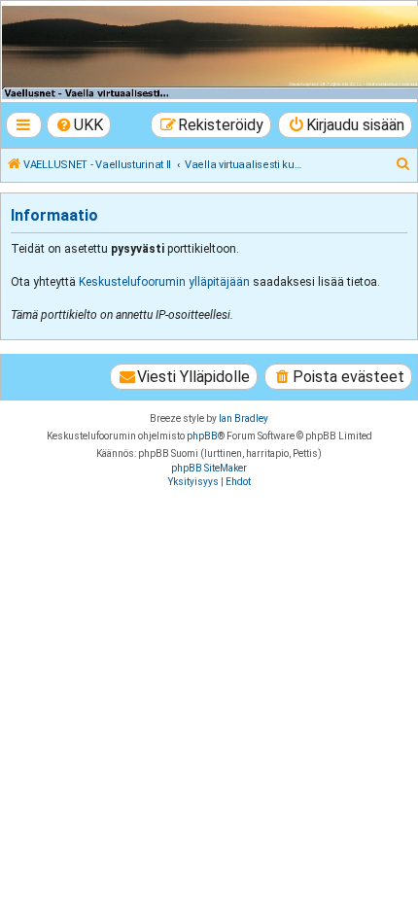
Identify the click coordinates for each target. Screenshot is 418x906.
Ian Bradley (243, 418)
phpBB (202, 436)
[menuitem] (79, 125)
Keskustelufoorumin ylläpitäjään (164, 282)
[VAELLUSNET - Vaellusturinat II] (208, 52)
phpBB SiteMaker (209, 468)
